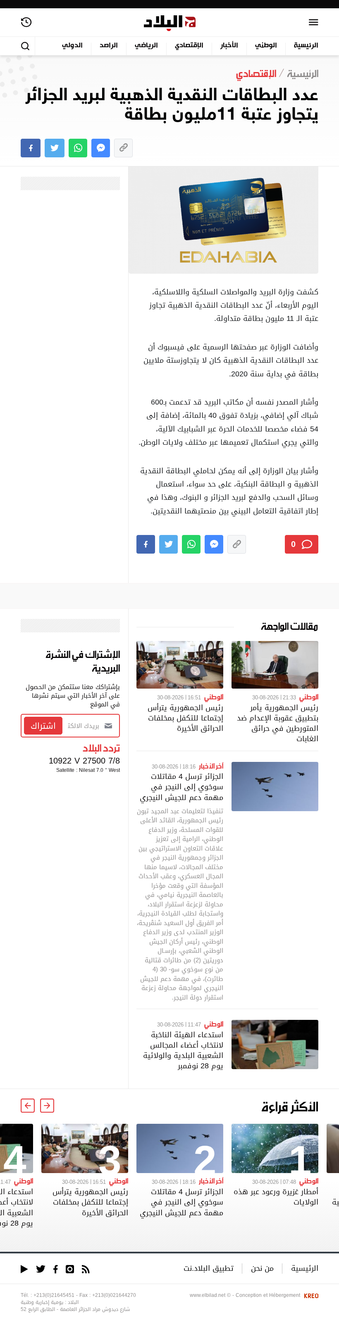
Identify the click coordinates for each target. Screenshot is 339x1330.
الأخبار (229, 45)
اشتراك (43, 725)
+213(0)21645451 (53, 1295)
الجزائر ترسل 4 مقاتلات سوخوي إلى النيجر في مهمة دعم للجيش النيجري (181, 786)
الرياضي (146, 45)
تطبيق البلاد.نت (209, 1268)
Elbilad (170, 23)
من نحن (262, 1268)
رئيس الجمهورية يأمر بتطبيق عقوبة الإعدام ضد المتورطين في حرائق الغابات (277, 723)
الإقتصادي (189, 45)
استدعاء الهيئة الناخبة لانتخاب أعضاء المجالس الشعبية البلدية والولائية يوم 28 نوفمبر (183, 1050)
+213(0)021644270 (114, 1295)
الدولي (72, 45)
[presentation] (47, 1106)
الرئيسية (306, 45)
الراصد (109, 45)
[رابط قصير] (123, 148)
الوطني (266, 45)
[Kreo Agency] (310, 1295)
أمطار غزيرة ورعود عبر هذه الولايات (276, 1197)
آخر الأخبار (211, 766)
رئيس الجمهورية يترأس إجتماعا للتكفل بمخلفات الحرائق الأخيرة (185, 718)
